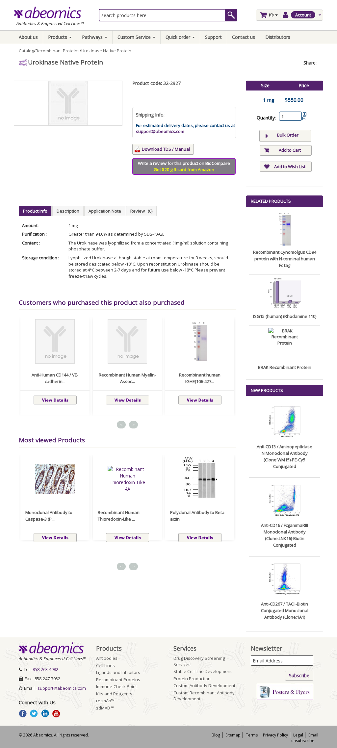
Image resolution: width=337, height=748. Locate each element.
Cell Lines (105, 665)
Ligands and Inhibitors (118, 672)
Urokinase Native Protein (106, 51)
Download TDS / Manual (166, 149)
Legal (298, 735)
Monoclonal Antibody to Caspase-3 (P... (48, 515)
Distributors (277, 37)
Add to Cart (290, 150)
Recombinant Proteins (58, 51)
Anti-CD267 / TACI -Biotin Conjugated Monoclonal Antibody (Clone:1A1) (284, 610)
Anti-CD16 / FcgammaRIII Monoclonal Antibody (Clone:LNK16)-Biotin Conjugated (284, 535)
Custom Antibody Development (204, 685)
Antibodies (106, 658)
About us (28, 37)
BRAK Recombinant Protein (284, 367)
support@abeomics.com (160, 131)
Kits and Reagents (114, 694)
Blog (216, 735)
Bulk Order (287, 135)
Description (68, 211)
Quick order (179, 37)
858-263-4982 (45, 669)
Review (141, 211)
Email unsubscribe (304, 737)
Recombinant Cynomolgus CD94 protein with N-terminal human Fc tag (284, 258)
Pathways (93, 37)
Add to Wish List (289, 166)
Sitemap (233, 735)
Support (213, 37)
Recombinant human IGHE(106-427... (199, 378)
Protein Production (192, 679)
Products (58, 37)
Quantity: (266, 118)
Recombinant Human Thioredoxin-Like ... (119, 515)
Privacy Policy (275, 735)
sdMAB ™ (105, 708)
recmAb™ (105, 701)
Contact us (243, 37)
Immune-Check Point (116, 686)
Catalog (26, 51)
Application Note (105, 211)
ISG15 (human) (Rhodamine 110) (284, 316)
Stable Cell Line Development (202, 671)
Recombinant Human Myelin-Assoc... (127, 378)
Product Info (35, 211)
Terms (252, 735)
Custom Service (134, 37)
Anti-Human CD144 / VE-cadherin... (55, 378)
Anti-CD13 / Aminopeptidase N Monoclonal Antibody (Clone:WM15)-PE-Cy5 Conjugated (284, 456)
